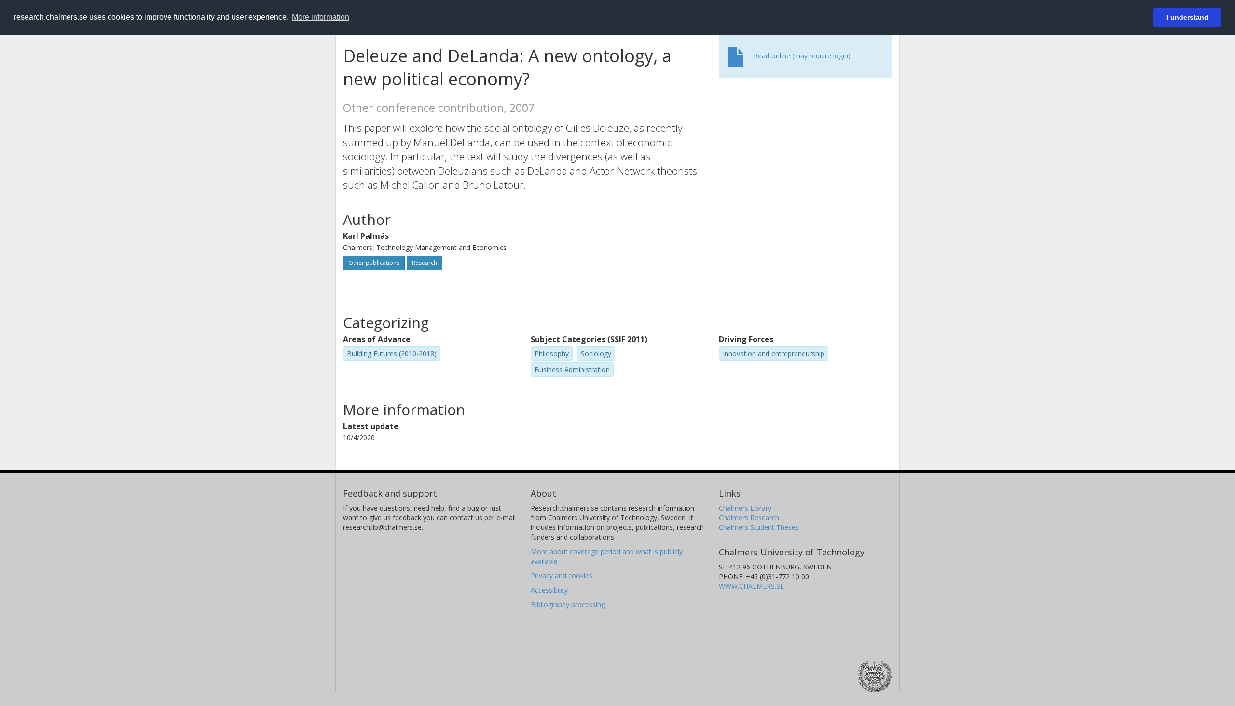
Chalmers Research (749, 517)
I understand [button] (1187, 17)
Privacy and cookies (561, 575)
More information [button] (320, 17)
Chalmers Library (745, 507)
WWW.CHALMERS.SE (751, 586)
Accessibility (549, 590)
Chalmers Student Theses (759, 527)
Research (424, 263)
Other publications (373, 263)
